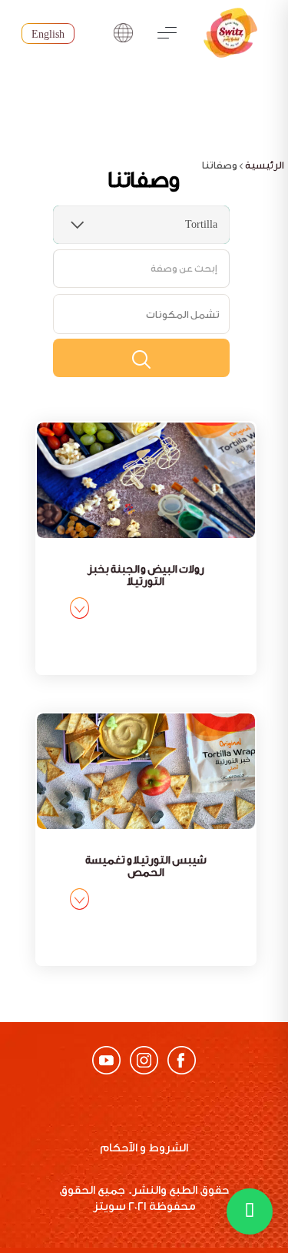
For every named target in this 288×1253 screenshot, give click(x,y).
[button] (250, 1211)
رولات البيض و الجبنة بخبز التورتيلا (146, 575)
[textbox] (183, 314)
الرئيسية (264, 165)
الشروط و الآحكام (144, 1147)
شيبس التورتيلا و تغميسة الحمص (146, 866)
